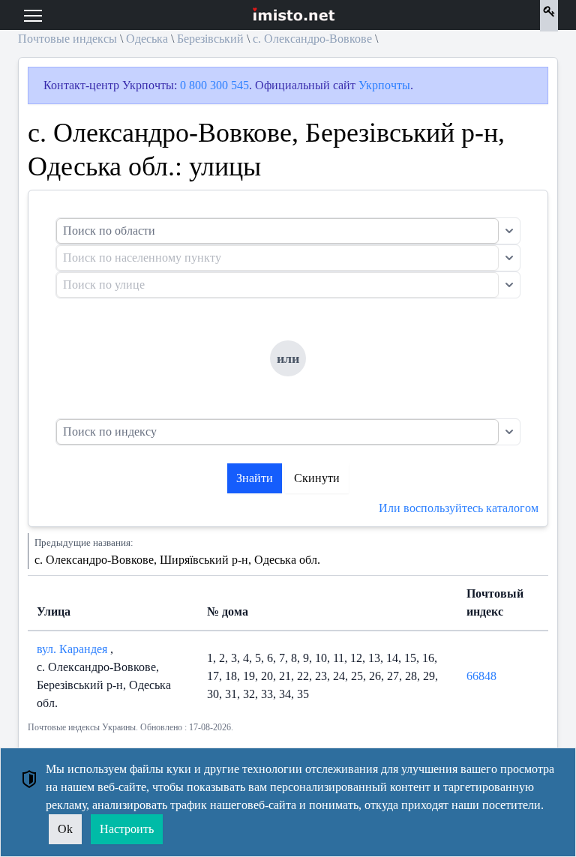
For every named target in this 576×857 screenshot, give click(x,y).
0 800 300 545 (214, 85)
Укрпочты (384, 85)
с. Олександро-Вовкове (312, 38)
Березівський (210, 38)
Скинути (317, 478)
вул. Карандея (73, 649)
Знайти (254, 478)
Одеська (147, 38)
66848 (481, 676)
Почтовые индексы (67, 38)
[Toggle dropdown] (509, 230)
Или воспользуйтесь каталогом (458, 508)
